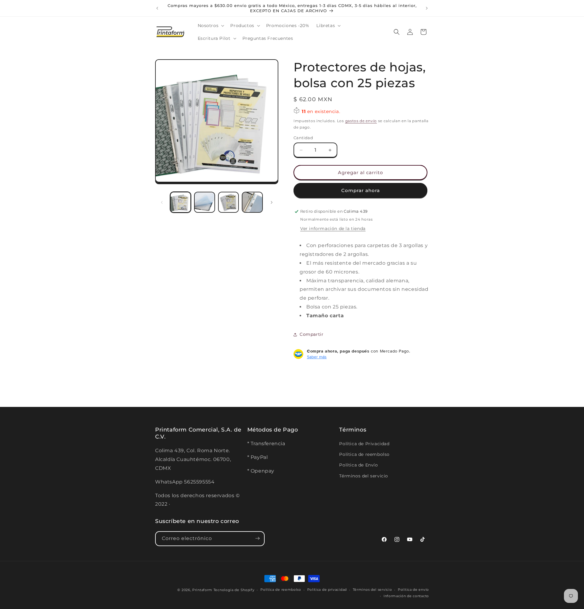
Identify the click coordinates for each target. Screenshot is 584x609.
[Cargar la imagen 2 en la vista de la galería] (204, 202)
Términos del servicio (363, 475)
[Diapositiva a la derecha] (271, 202)
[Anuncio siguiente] (426, 8)
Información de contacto (406, 596)
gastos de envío (361, 121)
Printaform (202, 590)
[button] (210, 25)
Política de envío (413, 590)
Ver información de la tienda (333, 228)
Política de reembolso (364, 454)
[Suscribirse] (257, 538)
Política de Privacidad (364, 443)
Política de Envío (358, 465)
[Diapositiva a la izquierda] (162, 202)
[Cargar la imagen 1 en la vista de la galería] (180, 202)
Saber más (317, 357)
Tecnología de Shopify (234, 590)
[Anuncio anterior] (157, 8)
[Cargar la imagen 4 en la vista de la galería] (252, 202)
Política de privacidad (327, 590)
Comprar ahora (360, 190)
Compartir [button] (311, 334)
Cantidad (303, 137)
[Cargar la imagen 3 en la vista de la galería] (228, 202)
